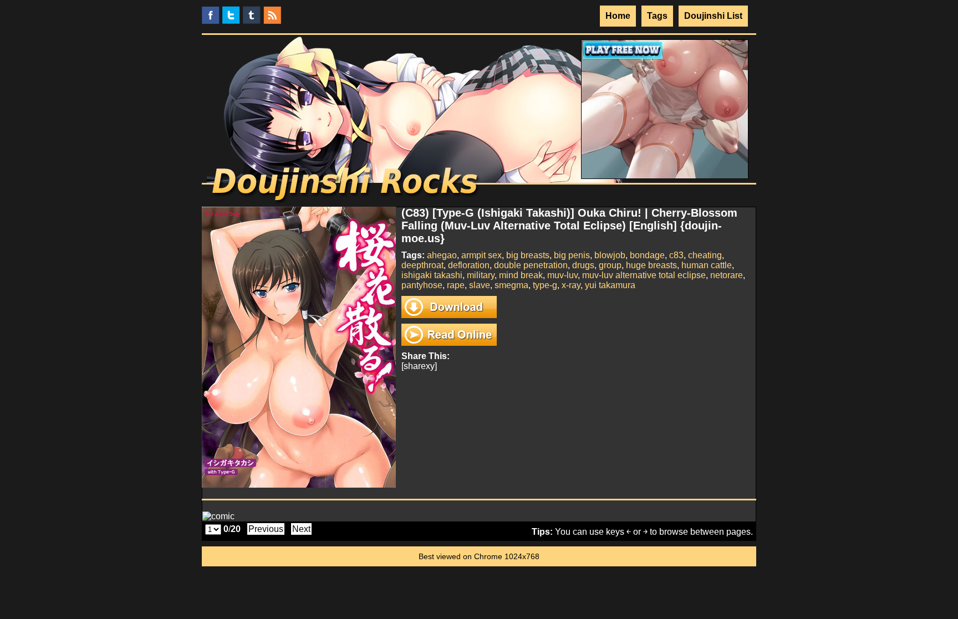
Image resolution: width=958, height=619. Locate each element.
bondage (647, 255)
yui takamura (610, 285)
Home (617, 16)
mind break (521, 275)
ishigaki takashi (431, 275)
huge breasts (651, 265)
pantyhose (421, 285)
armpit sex (481, 255)
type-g (545, 285)
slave (479, 285)
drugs (583, 265)
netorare (726, 275)
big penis (572, 255)
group (610, 265)
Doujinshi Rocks (346, 185)
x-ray (571, 285)
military (481, 275)
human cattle (706, 265)
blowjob (609, 255)
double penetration (531, 265)
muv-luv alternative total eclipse (644, 275)
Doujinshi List (713, 16)
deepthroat (422, 265)
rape (456, 285)
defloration (469, 265)
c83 (676, 255)
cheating (705, 255)
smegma (511, 285)
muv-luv (562, 275)
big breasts (527, 255)
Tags (657, 16)
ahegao (442, 255)
